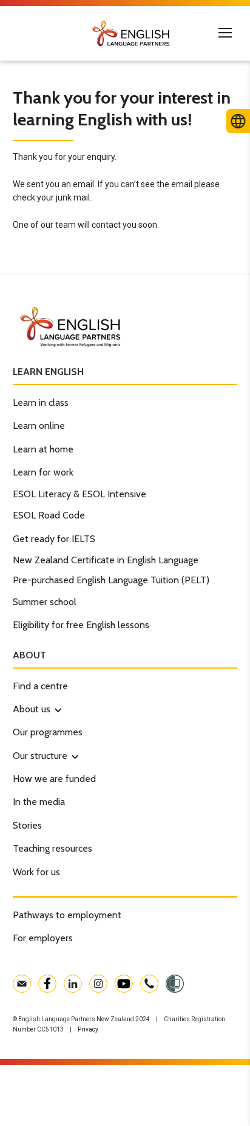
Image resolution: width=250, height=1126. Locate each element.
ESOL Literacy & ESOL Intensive (79, 494)
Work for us (36, 872)
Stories (27, 825)
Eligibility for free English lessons (81, 625)
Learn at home (43, 449)
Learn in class (41, 402)
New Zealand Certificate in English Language (105, 560)
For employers (43, 938)
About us (31, 709)
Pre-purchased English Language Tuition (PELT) (111, 580)
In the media (39, 801)
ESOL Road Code (49, 515)
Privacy (88, 1029)
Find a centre (40, 686)
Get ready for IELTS (54, 539)
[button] (31, 709)
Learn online (39, 425)
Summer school (44, 602)
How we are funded (54, 778)
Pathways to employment (67, 915)
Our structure (40, 755)
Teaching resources (52, 848)
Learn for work (43, 472)
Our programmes (48, 732)
